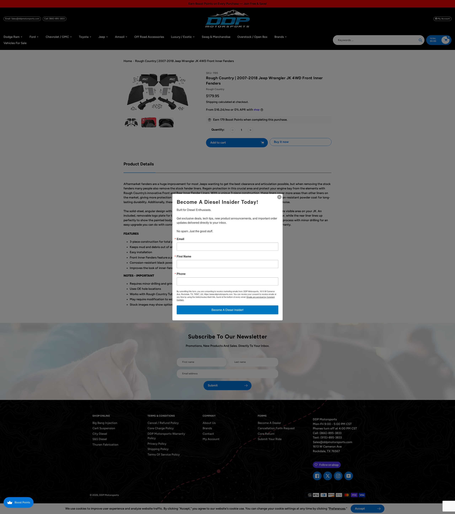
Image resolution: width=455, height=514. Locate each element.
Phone (181, 273)
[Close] (279, 197)
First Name (184, 256)
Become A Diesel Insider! (227, 310)
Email (180, 239)
